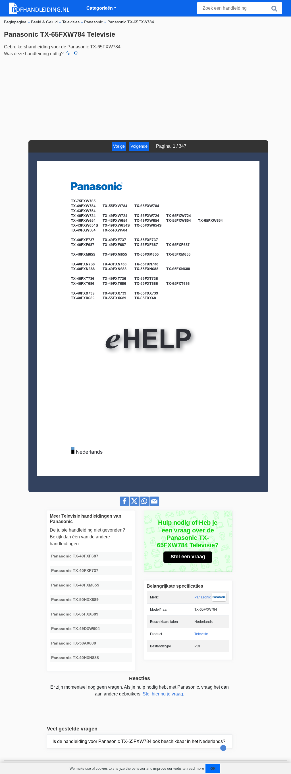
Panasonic (202, 597)
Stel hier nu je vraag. (163, 693)
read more (195, 768)
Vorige (119, 146)
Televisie (201, 634)
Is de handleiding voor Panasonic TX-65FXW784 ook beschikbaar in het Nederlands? (139, 741)
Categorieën (99, 8)
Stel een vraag (188, 556)
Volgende (138, 146)
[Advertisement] (145, 97)
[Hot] (68, 54)
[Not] (76, 54)
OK (212, 768)
